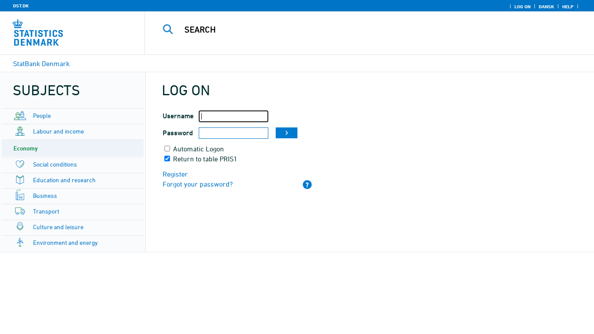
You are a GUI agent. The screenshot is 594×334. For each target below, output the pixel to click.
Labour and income (58, 131)
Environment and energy (65, 242)
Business (45, 195)
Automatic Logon (198, 149)
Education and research (64, 180)
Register (175, 174)
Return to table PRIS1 (205, 159)
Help (568, 6)
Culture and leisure (58, 226)
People (42, 115)
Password (178, 133)
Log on (522, 6)
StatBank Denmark (41, 63)
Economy (25, 148)
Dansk (546, 6)
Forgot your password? (198, 184)
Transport (46, 211)
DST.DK (21, 6)
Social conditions (55, 164)
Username (178, 116)
